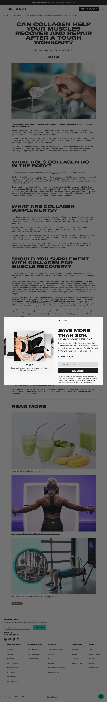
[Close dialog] (100, 320)
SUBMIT (78, 370)
